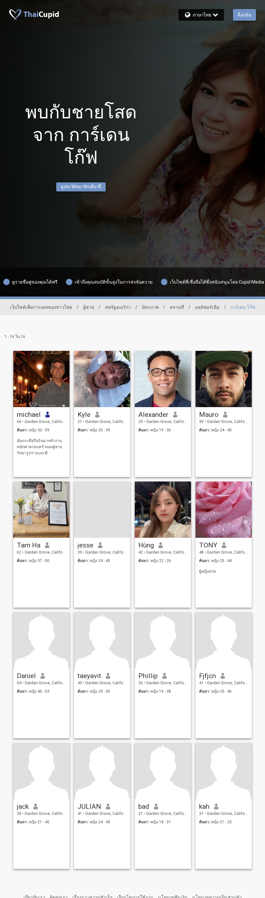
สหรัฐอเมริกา (118, 307)
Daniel (26, 676)
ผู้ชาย (88, 307)
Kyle (84, 414)
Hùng (146, 545)
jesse (85, 545)
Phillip (148, 676)
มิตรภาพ (150, 307)
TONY (208, 545)
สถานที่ (177, 307)
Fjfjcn (207, 676)
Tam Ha (28, 545)
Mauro (208, 414)
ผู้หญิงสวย (207, 571)
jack (23, 806)
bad (143, 806)
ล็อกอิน (244, 14)
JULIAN (89, 806)
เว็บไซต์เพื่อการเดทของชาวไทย (41, 307)
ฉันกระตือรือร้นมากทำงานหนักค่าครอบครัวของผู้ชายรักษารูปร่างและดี (39, 446)
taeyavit (89, 676)
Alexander (153, 414)
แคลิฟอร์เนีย (207, 307)
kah (204, 806)
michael (29, 414)
